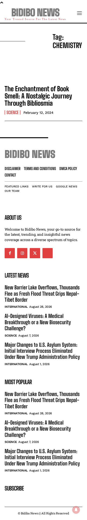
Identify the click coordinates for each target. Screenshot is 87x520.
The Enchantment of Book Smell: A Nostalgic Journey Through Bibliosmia (38, 96)
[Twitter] (35, 253)
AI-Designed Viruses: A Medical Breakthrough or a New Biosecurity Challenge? (38, 322)
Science (12, 112)
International (16, 306)
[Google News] (47, 253)
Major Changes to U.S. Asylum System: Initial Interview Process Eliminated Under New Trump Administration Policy (42, 351)
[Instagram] (22, 253)
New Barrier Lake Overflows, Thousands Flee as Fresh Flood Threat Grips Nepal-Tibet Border (42, 293)
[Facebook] (10, 253)
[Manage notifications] (76, 509)
